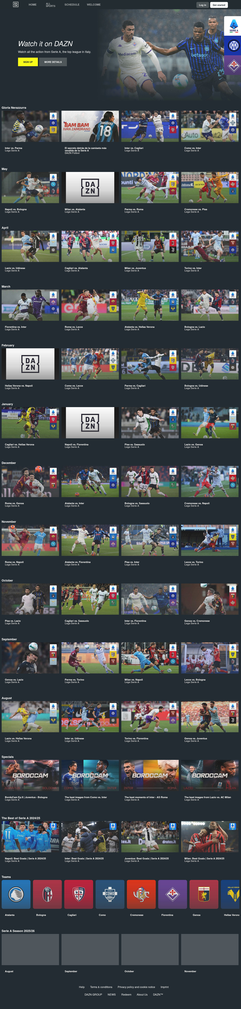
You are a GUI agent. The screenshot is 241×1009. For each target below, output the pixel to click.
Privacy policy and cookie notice (136, 987)
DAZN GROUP (93, 994)
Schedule (72, 4)
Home (33, 4)
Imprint (165, 987)
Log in (202, 5)
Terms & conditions (101, 987)
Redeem (126, 994)
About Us (142, 994)
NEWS (112, 994)
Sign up (28, 62)
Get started (219, 5)
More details (53, 62)
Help (82, 987)
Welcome (94, 4)
